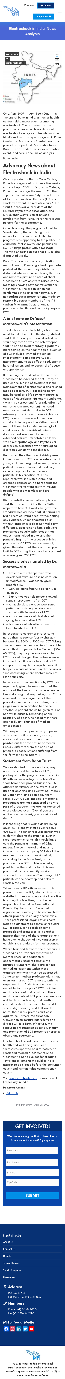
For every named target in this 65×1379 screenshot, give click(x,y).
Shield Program (12, 1270)
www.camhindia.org (23, 1078)
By (24, 1105)
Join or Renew (11, 1263)
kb (7, 59)
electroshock (12, 54)
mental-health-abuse (15, 63)
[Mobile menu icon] (59, 11)
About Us (8, 1242)
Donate (7, 1256)
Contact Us (9, 1249)
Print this (12, 1093)
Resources (9, 1277)
